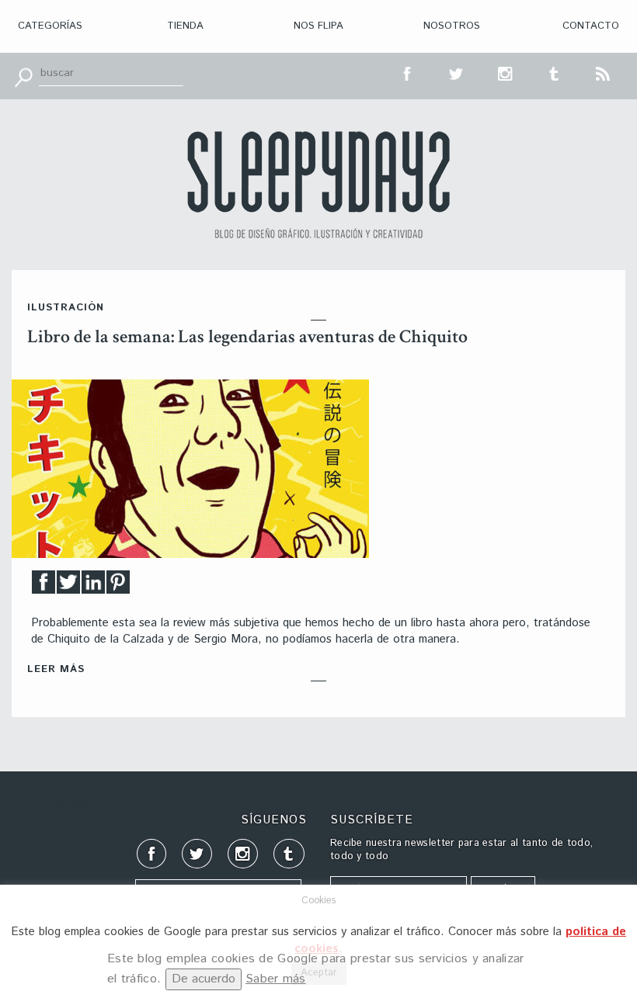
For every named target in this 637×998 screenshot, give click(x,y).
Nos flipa (318, 26)
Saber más (275, 979)
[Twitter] (68, 586)
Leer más (56, 669)
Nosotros (451, 26)
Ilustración (65, 307)
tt (457, 72)
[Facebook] (43, 586)
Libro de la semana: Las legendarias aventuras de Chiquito (247, 336)
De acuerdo (203, 979)
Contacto (590, 26)
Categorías (50, 26)
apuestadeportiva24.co (55, 805)
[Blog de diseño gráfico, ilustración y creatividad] (318, 185)
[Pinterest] (118, 586)
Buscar (23, 76)
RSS (603, 72)
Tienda (185, 26)
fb (408, 72)
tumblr (554, 72)
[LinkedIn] (93, 586)
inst (505, 72)
